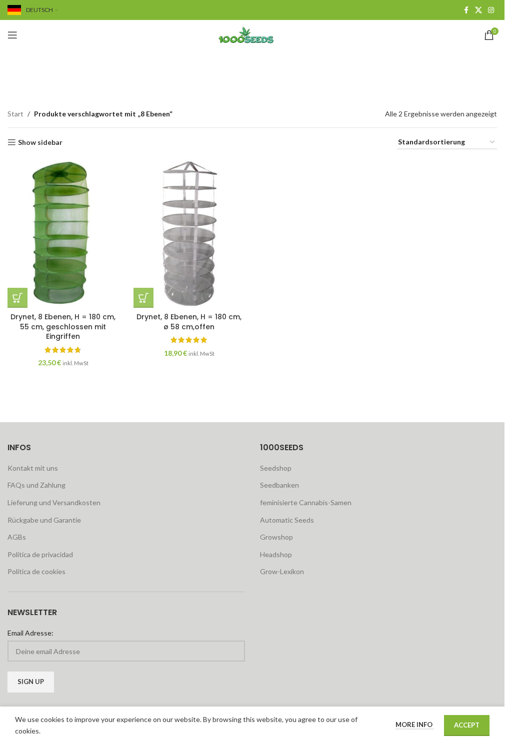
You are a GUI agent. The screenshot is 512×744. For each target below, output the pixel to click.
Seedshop (276, 468)
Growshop (276, 537)
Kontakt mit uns (33, 468)
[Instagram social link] (491, 10)
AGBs (17, 537)
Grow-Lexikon (282, 571)
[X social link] (478, 10)
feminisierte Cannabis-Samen (306, 502)
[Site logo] (253, 34)
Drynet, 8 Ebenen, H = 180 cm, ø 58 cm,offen (189, 322)
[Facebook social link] (466, 10)
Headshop (276, 554)
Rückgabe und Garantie (44, 520)
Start (16, 113)
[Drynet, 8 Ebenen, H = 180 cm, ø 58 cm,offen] (189, 233)
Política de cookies (37, 571)
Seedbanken (279, 485)
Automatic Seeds (287, 520)
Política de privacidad (40, 554)
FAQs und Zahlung (37, 485)
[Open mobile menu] (12, 35)
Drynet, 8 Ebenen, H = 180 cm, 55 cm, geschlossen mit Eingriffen (63, 326)
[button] (18, 298)
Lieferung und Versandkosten (54, 502)
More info (415, 725)
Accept (467, 725)
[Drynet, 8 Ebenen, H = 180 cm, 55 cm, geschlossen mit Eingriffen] (63, 233)
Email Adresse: (31, 633)
